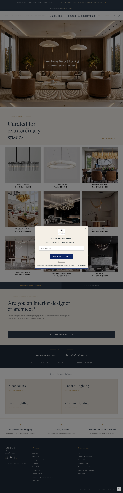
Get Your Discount (61, 256)
